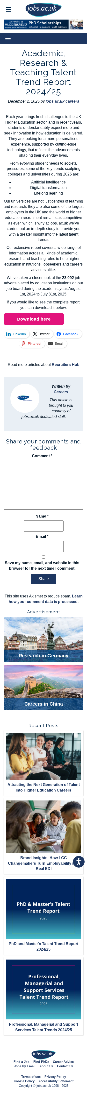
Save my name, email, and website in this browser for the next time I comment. (42, 565)
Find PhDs (41, 1062)
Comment (42, 456)
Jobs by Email (25, 1066)
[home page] (43, 9)
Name (42, 516)
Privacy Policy (55, 1077)
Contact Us (65, 1066)
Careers (61, 392)
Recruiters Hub (66, 365)
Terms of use (31, 1077)
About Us (46, 1066)
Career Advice (63, 1062)
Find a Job (21, 1062)
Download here (34, 319)
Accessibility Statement (55, 1081)
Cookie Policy (24, 1081)
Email (42, 536)
